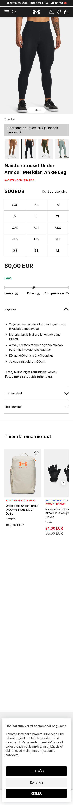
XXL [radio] (15, 228)
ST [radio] (36, 250)
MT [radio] (57, 239)
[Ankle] (5, 119)
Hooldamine (13, 407)
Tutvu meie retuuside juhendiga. (28, 376)
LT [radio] (58, 250)
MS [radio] (36, 239)
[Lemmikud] (59, 12)
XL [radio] (58, 216)
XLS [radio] (15, 239)
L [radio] (36, 216)
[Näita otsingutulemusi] (14, 12)
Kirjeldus (10, 309)
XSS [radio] (58, 228)
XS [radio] (36, 205)
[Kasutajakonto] (51, 12)
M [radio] (15, 216)
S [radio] (58, 205)
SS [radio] (15, 250)
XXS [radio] (15, 205)
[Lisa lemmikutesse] (36, 453)
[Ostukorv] (66, 12)
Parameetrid (13, 393)
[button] (36, 110)
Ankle (11, 119)
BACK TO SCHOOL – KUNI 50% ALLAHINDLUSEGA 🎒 (36, 3)
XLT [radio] (36, 228)
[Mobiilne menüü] (6, 12)
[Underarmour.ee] (36, 12)
